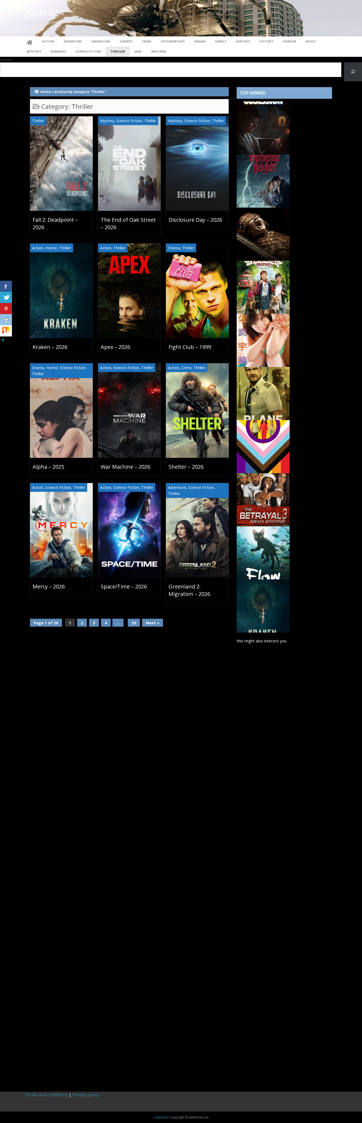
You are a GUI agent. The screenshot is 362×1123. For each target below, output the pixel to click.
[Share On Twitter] (6, 297)
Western (158, 51)
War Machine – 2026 (125, 466)
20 (133, 622)
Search (6, 59)
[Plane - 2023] (263, 393)
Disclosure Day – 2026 (195, 219)
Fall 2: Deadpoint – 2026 (55, 223)
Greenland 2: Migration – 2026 (189, 590)
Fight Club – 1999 (190, 347)
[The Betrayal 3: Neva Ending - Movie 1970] (263, 499)
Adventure (73, 41)
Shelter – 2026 (186, 466)
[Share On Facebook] (6, 286)
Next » (152, 622)
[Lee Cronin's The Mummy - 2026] (263, 233)
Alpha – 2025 (48, 466)
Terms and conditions (46, 1095)
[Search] (353, 71)
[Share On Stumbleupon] (6, 330)
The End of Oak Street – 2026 (128, 223)
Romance (58, 51)
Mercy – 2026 (49, 586)
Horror (289, 41)
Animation (100, 41)
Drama (200, 41)
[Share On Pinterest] (6, 308)
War (138, 51)
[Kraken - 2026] (263, 605)
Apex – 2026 (115, 347)
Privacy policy (85, 1095)
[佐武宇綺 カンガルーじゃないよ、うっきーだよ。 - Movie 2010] (263, 340)
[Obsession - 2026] (263, 127)
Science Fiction (88, 51)
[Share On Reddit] (6, 319)
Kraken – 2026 (50, 347)
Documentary (173, 41)
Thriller (118, 51)
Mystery (34, 51)
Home (45, 91)
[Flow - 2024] (263, 552)
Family (220, 41)
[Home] (29, 41)
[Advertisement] (284, 865)
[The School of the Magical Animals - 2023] (263, 286)
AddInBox (45, 12)
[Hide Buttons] (2, 339)
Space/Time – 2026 (124, 586)
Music (311, 41)
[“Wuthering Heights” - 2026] (263, 180)
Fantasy (243, 41)
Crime (146, 41)
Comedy (126, 41)
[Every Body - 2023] (263, 446)
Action (48, 41)
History (266, 41)
